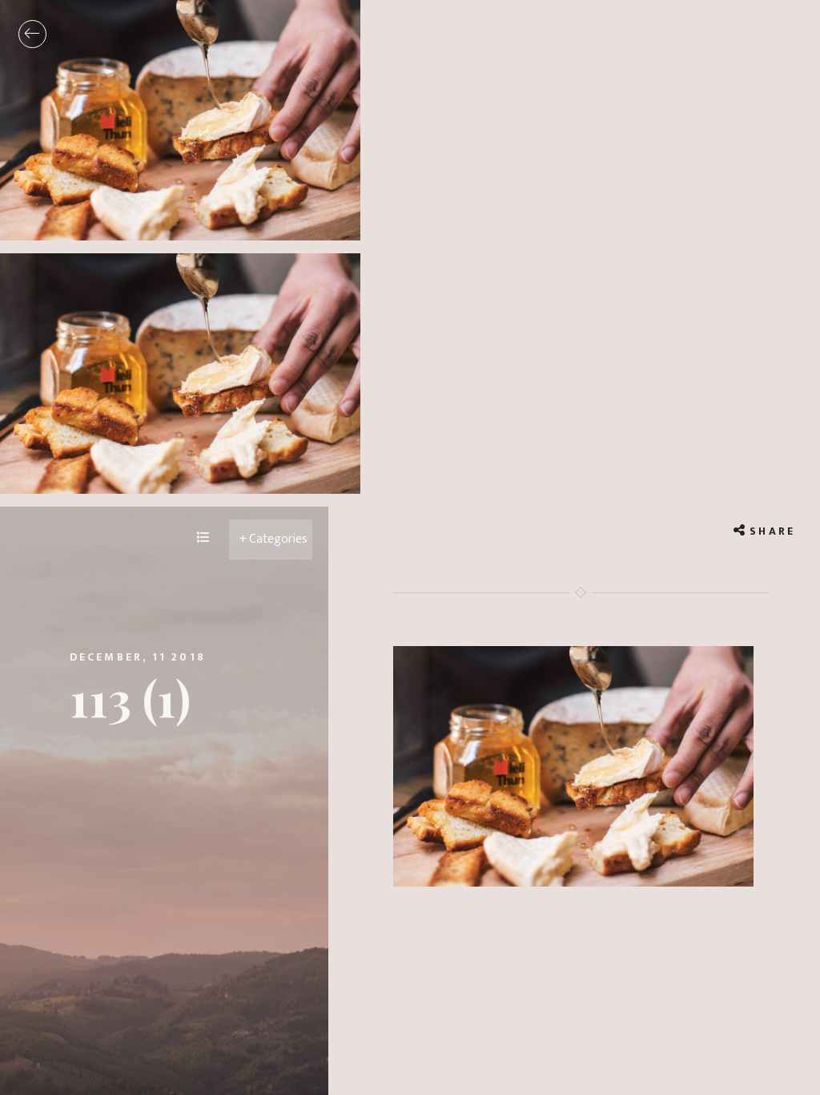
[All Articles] (203, 539)
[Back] (32, 34)
